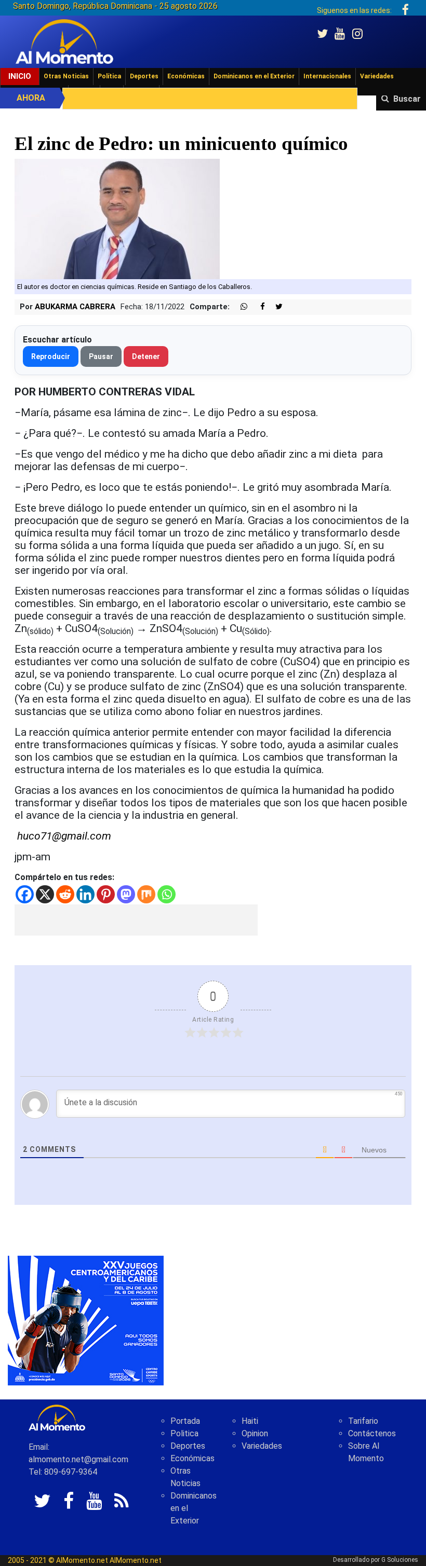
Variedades (377, 76)
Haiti (250, 1421)
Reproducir (50, 356)
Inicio (19, 76)
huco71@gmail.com (64, 836)
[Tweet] (275, 307)
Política (109, 76)
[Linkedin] (85, 894)
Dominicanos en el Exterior (254, 76)
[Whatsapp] (166, 894)
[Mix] (146, 894)
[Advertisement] (136, 920)
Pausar (101, 356)
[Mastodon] (126, 894)
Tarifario (363, 1421)
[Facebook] (25, 894)
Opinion (255, 1433)
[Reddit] (65, 894)
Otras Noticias (66, 76)
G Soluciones (399, 1559)
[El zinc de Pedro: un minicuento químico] (117, 218)
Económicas (186, 76)
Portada (185, 1421)
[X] (45, 894)
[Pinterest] (106, 894)
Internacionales (327, 76)
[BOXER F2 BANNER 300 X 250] (86, 1320)
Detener (146, 356)
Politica (184, 1433)
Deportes (144, 76)
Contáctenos (372, 1433)
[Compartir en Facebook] (257, 307)
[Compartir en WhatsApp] (239, 307)
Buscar (407, 99)
